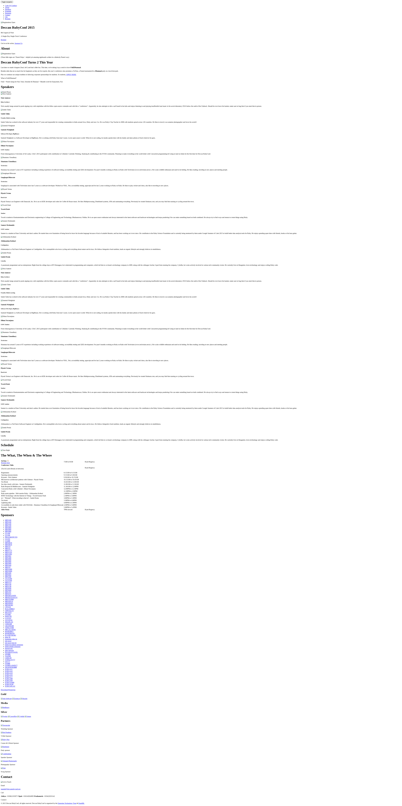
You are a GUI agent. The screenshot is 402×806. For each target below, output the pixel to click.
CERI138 (8, 658)
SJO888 (7, 654)
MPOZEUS (9, 601)
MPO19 (7, 546)
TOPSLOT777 (10, 660)
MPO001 (8, 556)
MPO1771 (8, 550)
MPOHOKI (9, 605)
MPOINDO (9, 603)
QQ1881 (8, 614)
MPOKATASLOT (11, 597)
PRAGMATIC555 (11, 537)
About (7, 7)
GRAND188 (9, 626)
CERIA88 (8, 624)
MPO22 (7, 548)
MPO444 (8, 565)
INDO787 (8, 616)
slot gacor (8, 641)
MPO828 (8, 590)
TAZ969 (8, 656)
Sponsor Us (18, 43)
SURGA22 (9, 671)
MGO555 (8, 613)
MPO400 (8, 558)
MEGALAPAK (10, 629)
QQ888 (7, 663)
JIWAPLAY (9, 622)
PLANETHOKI (10, 635)
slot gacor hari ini (10, 643)
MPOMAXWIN (10, 596)
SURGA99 (9, 680)
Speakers (8, 9)
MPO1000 (8, 569)
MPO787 (8, 592)
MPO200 (8, 573)
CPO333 (8, 607)
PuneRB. (81, 803)
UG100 (7, 533)
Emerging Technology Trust (67, 803)
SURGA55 (9, 675)
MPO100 (8, 520)
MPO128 (8, 584)
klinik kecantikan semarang (14, 645)
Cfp (6, 17)
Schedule (8, 11)
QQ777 (7, 662)
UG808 (7, 541)
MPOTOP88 (9, 599)
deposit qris (9, 648)
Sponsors (8, 13)
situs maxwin (9, 650)
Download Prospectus (8, 690)
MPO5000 (8, 571)
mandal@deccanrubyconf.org (10, 789)
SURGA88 (9, 679)
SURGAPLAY (10, 686)
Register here (5, 463)
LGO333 (8, 618)
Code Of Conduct (11, 5)
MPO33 (7, 567)
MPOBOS (8, 543)
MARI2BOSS (10, 633)
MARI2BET (9, 631)
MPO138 (8, 586)
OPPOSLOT (9, 611)
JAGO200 (8, 579)
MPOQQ (8, 594)
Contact (7, 15)
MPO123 (8, 582)
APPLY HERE (71, 74)
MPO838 (8, 588)
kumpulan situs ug (11, 639)
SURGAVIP (9, 684)
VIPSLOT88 (9, 628)
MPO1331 (8, 552)
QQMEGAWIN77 (11, 665)
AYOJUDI (8, 620)
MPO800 (8, 528)
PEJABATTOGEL (11, 652)
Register (7, 19)
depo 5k (7, 637)
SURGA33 (9, 673)
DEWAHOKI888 (11, 667)
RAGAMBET (10, 609)
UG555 (7, 539)
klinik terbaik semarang (12, 646)
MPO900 (8, 562)
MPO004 (8, 575)
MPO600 (8, 560)
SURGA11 (8, 669)
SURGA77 (9, 677)
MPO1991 (8, 554)
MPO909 (8, 563)
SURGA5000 (9, 682)
